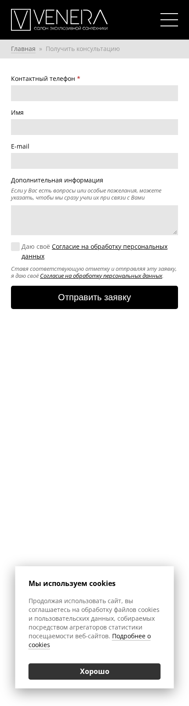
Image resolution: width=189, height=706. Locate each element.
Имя (17, 112)
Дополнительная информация (57, 180)
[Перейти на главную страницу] (70, 20)
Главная (23, 48)
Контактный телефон (45, 78)
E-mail (20, 146)
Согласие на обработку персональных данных (101, 276)
